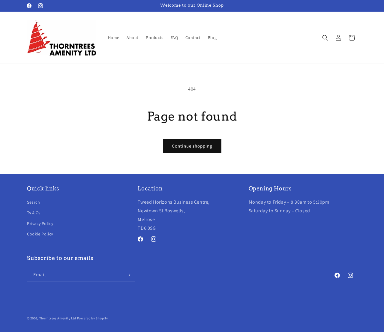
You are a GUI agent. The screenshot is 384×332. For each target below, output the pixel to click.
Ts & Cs (33, 212)
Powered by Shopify (92, 318)
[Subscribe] (128, 275)
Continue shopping (192, 146)
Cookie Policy (40, 234)
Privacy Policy (40, 223)
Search (33, 202)
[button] (325, 37)
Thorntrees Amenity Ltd (57, 318)
